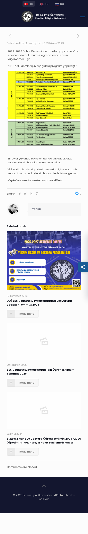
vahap (33, 43)
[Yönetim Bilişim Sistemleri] (44, 16)
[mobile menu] (82, 16)
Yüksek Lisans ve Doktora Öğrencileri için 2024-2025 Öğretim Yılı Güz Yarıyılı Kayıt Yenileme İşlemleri (44, 441)
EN (44, 4)
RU (59, 4)
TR (28, 4)
